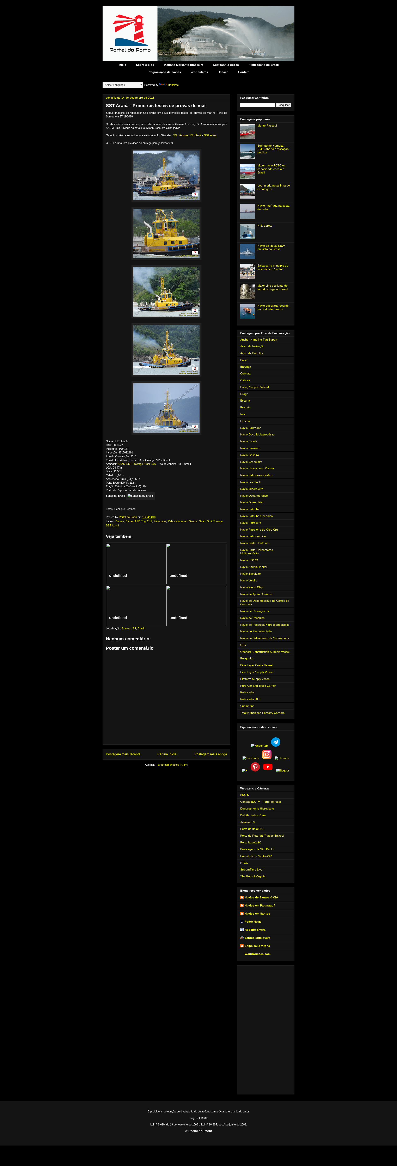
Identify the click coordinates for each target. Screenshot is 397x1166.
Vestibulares (199, 72)
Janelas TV (247, 822)
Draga (244, 394)
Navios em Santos (257, 913)
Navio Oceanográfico (254, 495)
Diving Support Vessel (254, 387)
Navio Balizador (250, 427)
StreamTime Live (251, 869)
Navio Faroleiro (250, 448)
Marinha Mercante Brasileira (183, 64)
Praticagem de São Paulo (257, 849)
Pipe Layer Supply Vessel (256, 672)
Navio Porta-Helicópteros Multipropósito (256, 551)
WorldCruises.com (257, 954)
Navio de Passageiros (254, 611)
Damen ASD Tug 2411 (139, 521)
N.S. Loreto (264, 225)
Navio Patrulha (249, 509)
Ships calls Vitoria (257, 945)
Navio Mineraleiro (251, 488)
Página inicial (167, 754)
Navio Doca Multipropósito (257, 434)
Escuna (245, 400)
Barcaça (245, 366)
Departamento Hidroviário (257, 808)
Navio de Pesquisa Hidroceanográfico (264, 624)
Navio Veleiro (248, 580)
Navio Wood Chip (251, 587)
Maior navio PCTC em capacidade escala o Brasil (271, 169)
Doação (223, 72)
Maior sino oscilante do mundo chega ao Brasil (272, 287)
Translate (173, 84)
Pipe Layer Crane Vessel (256, 665)
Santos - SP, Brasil (133, 628)
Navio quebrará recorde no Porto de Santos (273, 307)
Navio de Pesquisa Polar (256, 631)
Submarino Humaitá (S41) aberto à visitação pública (273, 149)
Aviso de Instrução (252, 346)
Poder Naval (253, 921)
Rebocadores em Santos (182, 521)
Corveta (245, 373)
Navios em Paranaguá (260, 905)
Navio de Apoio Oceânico (256, 594)
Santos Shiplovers (257, 937)
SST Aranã (112, 525)
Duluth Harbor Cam (253, 815)
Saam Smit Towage (210, 521)
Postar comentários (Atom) (172, 764)
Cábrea (245, 380)
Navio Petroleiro (250, 522)
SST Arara (210, 135)
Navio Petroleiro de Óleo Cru (259, 529)
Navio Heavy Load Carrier (257, 468)
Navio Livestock (250, 482)
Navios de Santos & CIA (261, 897)
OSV (243, 645)
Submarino (247, 706)
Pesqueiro (247, 658)
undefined (118, 576)
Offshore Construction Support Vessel (264, 651)
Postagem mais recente (123, 754)
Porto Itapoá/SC (250, 842)
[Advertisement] (265, 1029)
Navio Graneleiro (251, 461)
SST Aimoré (180, 135)
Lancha (245, 421)
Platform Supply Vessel (255, 678)
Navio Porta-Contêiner (254, 543)
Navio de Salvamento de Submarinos (264, 638)
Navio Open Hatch (252, 502)
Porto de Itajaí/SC (251, 828)
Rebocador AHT (250, 699)
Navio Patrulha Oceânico (256, 516)
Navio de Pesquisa (252, 617)
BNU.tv (244, 794)
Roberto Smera (255, 929)
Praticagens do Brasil (264, 64)
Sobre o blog (145, 64)
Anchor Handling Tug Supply (258, 339)
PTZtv (244, 862)
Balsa (244, 360)
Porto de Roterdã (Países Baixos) (262, 835)
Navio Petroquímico (253, 536)
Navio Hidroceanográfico (256, 475)
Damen (119, 521)
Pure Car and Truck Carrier (258, 685)
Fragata (245, 407)
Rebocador (160, 521)
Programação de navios (164, 72)
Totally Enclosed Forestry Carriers (262, 712)
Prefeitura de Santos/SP (256, 856)
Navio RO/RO (249, 560)
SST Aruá (195, 135)
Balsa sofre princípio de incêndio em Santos (272, 267)
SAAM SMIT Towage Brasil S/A (137, 463)
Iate (242, 414)
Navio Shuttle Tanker (253, 566)
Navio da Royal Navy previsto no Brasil (271, 247)
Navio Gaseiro (249, 455)
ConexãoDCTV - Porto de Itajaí (260, 801)
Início (122, 64)
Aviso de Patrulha (251, 353)
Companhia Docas (226, 64)
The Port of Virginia (252, 876)
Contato (244, 72)
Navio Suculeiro (250, 573)
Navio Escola (248, 441)
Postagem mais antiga (210, 754)
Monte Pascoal (267, 125)
